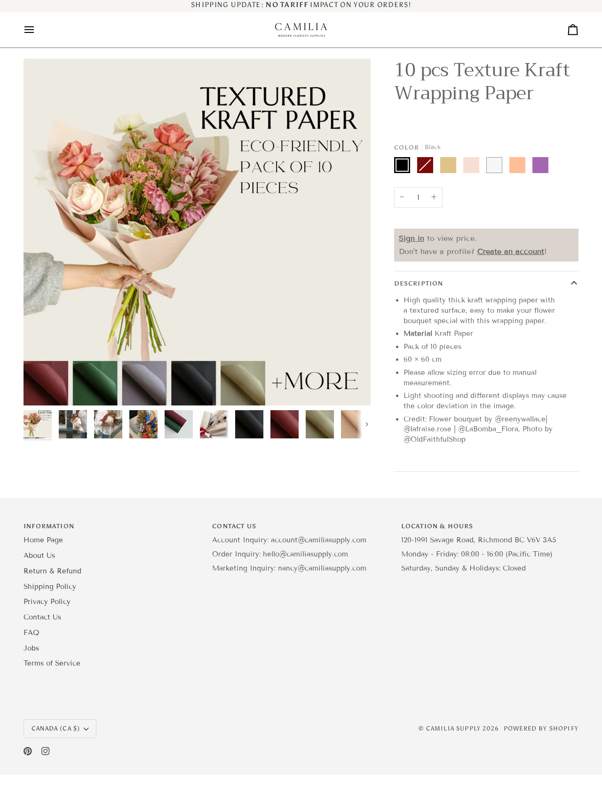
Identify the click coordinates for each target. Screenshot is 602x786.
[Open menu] (38, 30)
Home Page (43, 540)
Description (419, 283)
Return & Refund (52, 571)
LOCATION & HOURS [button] (437, 526)
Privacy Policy (47, 601)
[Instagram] (45, 751)
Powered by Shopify (541, 728)
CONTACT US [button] (234, 526)
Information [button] (49, 526)
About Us (39, 555)
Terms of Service (52, 663)
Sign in (411, 238)
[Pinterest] (28, 751)
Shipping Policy (50, 586)
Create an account (510, 251)
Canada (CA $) (56, 728)
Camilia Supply (454, 728)
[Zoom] (197, 232)
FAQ (31, 632)
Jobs (31, 648)
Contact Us (42, 617)
